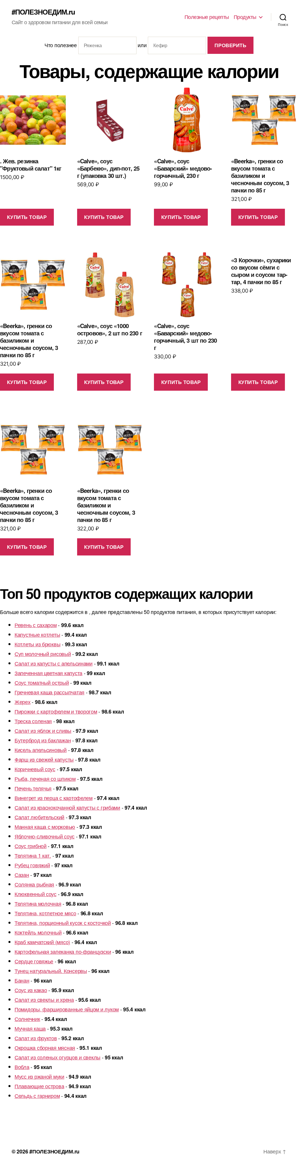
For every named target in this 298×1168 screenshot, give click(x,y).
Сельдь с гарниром (37, 1095)
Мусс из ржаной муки (39, 1076)
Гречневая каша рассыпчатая (49, 692)
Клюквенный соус (35, 894)
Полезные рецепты (207, 17)
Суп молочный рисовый (43, 653)
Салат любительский (39, 817)
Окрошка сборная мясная (45, 1047)
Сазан (22, 874)
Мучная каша (30, 1028)
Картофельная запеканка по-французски (63, 951)
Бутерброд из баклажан (43, 740)
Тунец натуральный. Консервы (51, 970)
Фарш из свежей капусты (44, 759)
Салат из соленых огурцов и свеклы (57, 1057)
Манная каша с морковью (45, 826)
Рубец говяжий (32, 865)
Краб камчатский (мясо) (42, 942)
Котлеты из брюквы (37, 644)
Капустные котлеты (37, 634)
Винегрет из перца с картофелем (54, 797)
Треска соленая (33, 721)
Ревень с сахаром (36, 625)
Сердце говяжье (34, 961)
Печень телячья (33, 788)
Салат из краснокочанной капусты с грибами (67, 807)
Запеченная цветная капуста (48, 673)
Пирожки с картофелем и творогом (56, 711)
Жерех (23, 701)
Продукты (245, 17)
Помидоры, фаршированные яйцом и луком (67, 1009)
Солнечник (27, 1018)
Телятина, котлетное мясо (45, 913)
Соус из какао (31, 990)
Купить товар (27, 216)
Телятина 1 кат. (33, 855)
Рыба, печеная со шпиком (45, 778)
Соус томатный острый (42, 682)
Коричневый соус (35, 769)
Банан (22, 980)
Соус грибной (31, 846)
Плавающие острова (39, 1086)
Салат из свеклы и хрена (44, 999)
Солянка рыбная (34, 884)
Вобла (22, 1066)
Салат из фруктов (36, 1038)
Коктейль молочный (38, 932)
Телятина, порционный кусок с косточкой (63, 922)
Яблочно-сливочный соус (44, 836)
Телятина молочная (38, 903)
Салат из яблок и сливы (43, 730)
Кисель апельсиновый (41, 749)
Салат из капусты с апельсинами (54, 663)
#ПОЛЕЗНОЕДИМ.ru (43, 11)
